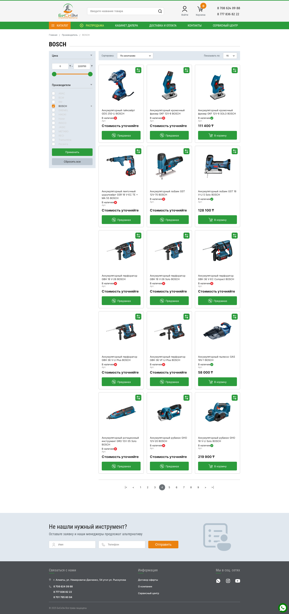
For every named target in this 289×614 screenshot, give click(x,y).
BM (60, 101)
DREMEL (63, 110)
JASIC (62, 127)
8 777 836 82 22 (228, 14)
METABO (63, 131)
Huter (62, 118)
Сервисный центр (225, 25)
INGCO (62, 123)
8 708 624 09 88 (228, 8)
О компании (145, 586)
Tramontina (65, 139)
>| (212, 487)
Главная (53, 35)
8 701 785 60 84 (62, 597)
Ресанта (63, 144)
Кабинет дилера (126, 25)
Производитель (70, 35)
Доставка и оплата (163, 25)
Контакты (195, 25)
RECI (61, 135)
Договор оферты (148, 579)
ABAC (62, 93)
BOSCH (63, 106)
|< (126, 487)
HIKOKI (62, 114)
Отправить (163, 544)
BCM (61, 97)
